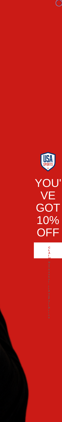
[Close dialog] (59, 3)
